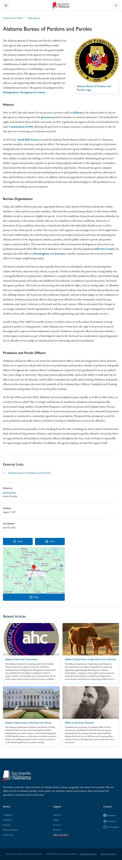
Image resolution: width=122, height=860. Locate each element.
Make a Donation (60, 835)
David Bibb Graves (28, 139)
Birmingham (41, 253)
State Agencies (34, 18)
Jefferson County (104, 248)
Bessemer (60, 253)
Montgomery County (32, 92)
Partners (57, 825)
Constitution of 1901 (21, 126)
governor (46, 117)
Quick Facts (8, 835)
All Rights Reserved (88, 854)
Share (20, 541)
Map (36, 597)
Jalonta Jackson (9, 492)
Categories (7, 815)
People (56, 820)
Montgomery (11, 92)
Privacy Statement (108, 854)
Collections (8, 820)
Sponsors (57, 829)
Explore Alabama (10, 829)
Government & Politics (13, 18)
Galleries (7, 825)
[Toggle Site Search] (116, 5)
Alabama (77, 112)
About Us (57, 815)
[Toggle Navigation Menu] (6, 5)
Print (52, 541)
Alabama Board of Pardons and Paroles (29, 473)
